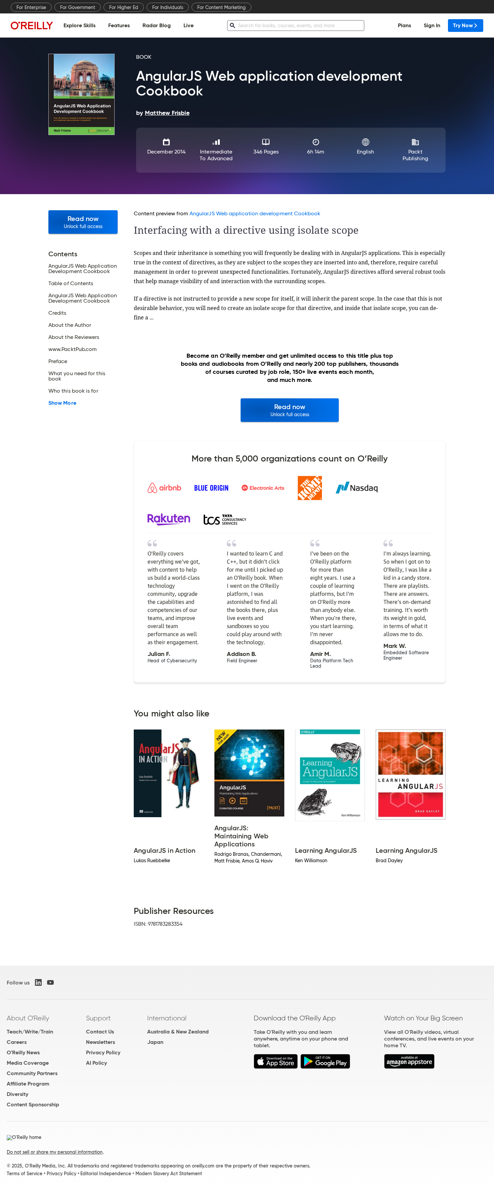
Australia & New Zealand (178, 1031)
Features (119, 25)
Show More (62, 403)
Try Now (463, 25)
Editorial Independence (105, 1174)
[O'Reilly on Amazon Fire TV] (409, 1066)
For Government (77, 7)
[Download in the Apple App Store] (276, 1066)
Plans (404, 25)
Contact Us (100, 1031)
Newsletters (100, 1042)
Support (98, 1018)
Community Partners (32, 1073)
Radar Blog (156, 25)
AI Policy (96, 1062)
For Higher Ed (123, 7)
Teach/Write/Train (30, 1031)
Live (188, 25)
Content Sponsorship (33, 1104)
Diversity (17, 1094)
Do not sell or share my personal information (54, 1152)
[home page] (32, 25)
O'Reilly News (23, 1052)
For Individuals (167, 7)
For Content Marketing (221, 7)
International (167, 1018)
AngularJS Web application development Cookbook (255, 213)
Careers (17, 1042)
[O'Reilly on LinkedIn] (38, 982)
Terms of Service (24, 1174)
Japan (155, 1042)
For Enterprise (31, 7)
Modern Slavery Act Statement (168, 1174)
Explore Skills (79, 25)
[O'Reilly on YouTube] (50, 982)
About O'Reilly (28, 1018)
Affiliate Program (28, 1083)
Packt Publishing (415, 155)
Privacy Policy (103, 1052)
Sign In (432, 25)
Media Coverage (28, 1062)
